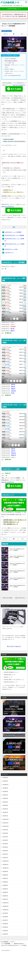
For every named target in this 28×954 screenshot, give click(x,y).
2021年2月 (5, 854)
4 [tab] (17, 380)
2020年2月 (5, 895)
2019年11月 (5, 906)
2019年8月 (5, 916)
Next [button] (24, 302)
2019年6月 (5, 923)
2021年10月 (6, 826)
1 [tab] (14, 150)
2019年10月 (6, 909)
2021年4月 (5, 847)
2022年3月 (5, 809)
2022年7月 (5, 795)
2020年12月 (6, 861)
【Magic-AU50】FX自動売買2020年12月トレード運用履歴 (16, 557)
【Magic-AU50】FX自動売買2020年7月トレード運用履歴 (17, 571)
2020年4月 (5, 889)
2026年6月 (5, 777)
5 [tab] (20, 380)
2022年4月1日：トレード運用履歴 (13, 232)
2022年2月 (5, 812)
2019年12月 (6, 902)
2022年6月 (5, 798)
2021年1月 (5, 857)
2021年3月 (5, 850)
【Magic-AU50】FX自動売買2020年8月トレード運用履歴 (17, 579)
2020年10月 (6, 868)
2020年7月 (5, 878)
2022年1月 (5, 815)
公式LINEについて (9, 252)
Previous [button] (3, 302)
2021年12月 (6, 819)
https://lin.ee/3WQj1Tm (18, 85)
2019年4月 (5, 930)
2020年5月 (5, 885)
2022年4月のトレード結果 (11, 249)
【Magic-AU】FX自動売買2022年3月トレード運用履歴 (8, 597)
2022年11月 (5, 784)
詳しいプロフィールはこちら (14, 646)
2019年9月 (5, 913)
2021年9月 (5, 829)
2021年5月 (5, 843)
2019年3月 (5, 934)
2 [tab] (16, 150)
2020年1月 (5, 899)
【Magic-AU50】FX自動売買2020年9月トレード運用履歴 (17, 586)
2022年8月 (5, 791)
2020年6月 (5, 882)
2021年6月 (5, 840)
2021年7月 (5, 836)
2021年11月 (5, 822)
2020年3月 (5, 892)
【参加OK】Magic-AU (6, 30)
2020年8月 (5, 875)
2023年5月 (5, 781)
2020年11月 (5, 864)
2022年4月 (5, 805)
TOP (8, 941)
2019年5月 (5, 927)
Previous (2, 150)
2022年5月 (5, 802)
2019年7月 (5, 920)
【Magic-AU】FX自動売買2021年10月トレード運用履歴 (16, 549)
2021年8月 (5, 833)
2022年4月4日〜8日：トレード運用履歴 (14, 235)
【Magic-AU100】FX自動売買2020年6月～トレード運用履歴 (21, 597)
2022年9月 (5, 788)
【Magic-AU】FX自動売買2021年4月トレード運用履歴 (17, 564)
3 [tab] (17, 318)
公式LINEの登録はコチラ (14, 8)
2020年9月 (5, 871)
